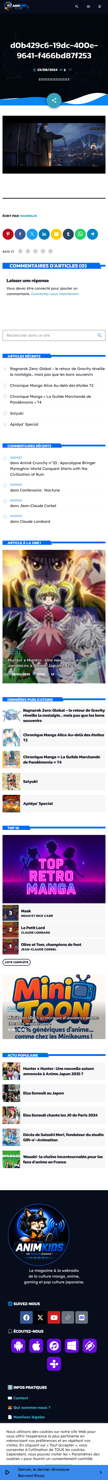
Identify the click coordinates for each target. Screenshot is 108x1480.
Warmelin (28, 216)
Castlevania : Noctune (40, 490)
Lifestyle (16, 1009)
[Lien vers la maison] (16, 7)
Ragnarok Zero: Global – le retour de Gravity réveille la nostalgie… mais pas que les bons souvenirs (64, 715)
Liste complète (16, 962)
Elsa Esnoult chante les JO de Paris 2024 (60, 1115)
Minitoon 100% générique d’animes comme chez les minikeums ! (53, 1020)
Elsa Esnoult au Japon (43, 1093)
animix (16, 457)
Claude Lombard (35, 521)
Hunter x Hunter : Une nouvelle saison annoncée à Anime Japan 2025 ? (47, 662)
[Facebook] (26, 1317)
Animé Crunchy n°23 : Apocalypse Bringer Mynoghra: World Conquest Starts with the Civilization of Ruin (53, 468)
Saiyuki (17, 413)
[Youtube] (54, 1317)
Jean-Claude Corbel (38, 505)
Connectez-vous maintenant (55, 294)
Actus (14, 652)
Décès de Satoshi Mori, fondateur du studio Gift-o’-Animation (63, 1137)
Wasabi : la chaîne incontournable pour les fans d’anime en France (63, 1159)
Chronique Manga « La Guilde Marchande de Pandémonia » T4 (61, 759)
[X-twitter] (40, 1317)
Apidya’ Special (24, 424)
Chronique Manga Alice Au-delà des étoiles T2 (51, 385)
